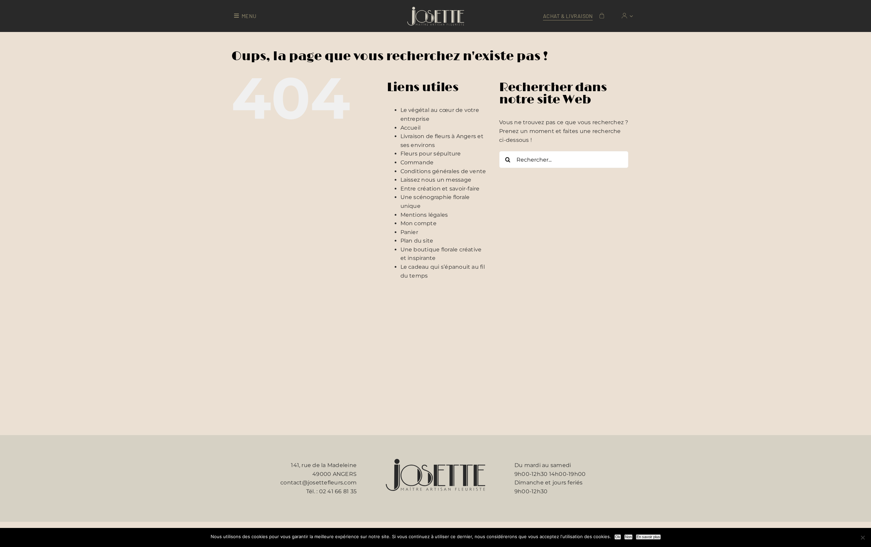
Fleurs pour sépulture (430, 153)
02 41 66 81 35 (338, 491)
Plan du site (416, 240)
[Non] (862, 537)
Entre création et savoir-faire (440, 188)
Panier (409, 232)
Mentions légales (424, 215)
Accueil (410, 128)
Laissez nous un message (436, 180)
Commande (417, 162)
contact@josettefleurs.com (318, 482)
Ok (617, 537)
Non (628, 537)
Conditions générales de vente (443, 171)
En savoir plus (648, 537)
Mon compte (418, 223)
